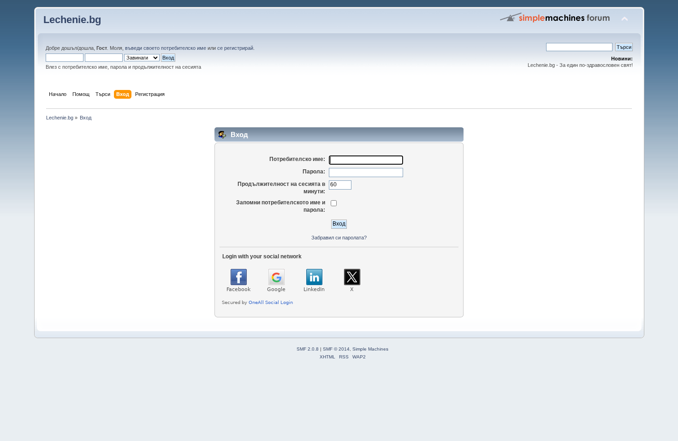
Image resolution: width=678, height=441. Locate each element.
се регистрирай (235, 48)
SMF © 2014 (336, 349)
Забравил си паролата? (339, 237)
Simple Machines (370, 349)
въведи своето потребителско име (165, 48)
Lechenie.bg (72, 19)
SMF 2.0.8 (308, 349)
